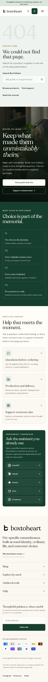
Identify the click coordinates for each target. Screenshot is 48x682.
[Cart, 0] (34, 11)
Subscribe (24, 627)
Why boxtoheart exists (13, 554)
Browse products (11, 88)
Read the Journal (11, 95)
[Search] (28, 11)
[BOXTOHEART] (12, 11)
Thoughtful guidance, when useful (23, 606)
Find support (28, 88)
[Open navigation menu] (42, 11)
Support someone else (24, 190)
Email (26, 676)
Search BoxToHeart (12, 73)
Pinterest (17, 676)
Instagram (7, 676)
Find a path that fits (24, 182)
